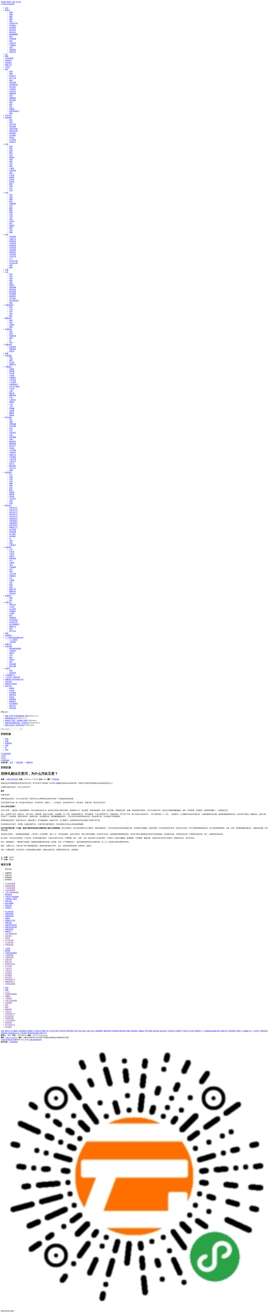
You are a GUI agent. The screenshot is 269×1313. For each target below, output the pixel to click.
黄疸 (11, 276)
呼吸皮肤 (8, 345)
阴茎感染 (12, 100)
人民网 (7, 948)
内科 (6, 144)
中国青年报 (9, 957)
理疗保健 (8, 417)
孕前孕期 (12, 237)
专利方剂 (8, 115)
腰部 (11, 17)
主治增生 (12, 135)
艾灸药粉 (8, 682)
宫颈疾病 (12, 245)
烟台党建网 (9, 903)
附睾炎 (11, 688)
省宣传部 (8, 936)
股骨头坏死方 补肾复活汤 (14, 725)
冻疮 (11, 565)
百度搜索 (8, 1003)
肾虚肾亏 (12, 701)
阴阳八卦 (8, 65)
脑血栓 (11, 413)
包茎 (11, 96)
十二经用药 (13, 640)
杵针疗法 (12, 631)
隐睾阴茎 (12, 93)
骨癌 (11, 122)
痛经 (11, 267)
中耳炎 (11, 389)
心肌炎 (11, 375)
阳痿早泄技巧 (14, 111)
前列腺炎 (12, 693)
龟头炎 (11, 690)
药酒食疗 (8, 596)
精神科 (11, 177)
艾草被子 (12, 545)
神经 (11, 166)
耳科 (11, 311)
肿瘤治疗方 (13, 527)
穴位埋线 (12, 450)
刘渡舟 (7, 668)
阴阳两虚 (12, 444)
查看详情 (29, 762)
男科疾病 (12, 708)
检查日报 (8, 962)
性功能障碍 (13, 704)
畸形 (11, 201)
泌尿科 (11, 325)
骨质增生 (12, 25)
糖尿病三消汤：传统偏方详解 (16, 720)
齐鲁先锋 (8, 901)
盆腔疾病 (12, 250)
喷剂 (11, 598)
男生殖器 (12, 82)
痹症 (11, 223)
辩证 (11, 670)
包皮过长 (12, 91)
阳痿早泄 (12, 695)
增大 (11, 107)
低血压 (11, 415)
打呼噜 (11, 580)
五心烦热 (12, 609)
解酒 (11, 490)
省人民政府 (9, 912)
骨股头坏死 (13, 131)
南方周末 (8, 977)
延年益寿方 (13, 525)
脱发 (11, 629)
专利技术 (8, 63)
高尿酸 (11, 408)
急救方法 (8, 644)
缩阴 (11, 265)
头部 (11, 215)
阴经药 (11, 653)
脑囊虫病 (12, 395)
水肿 (11, 190)
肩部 (11, 219)
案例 (11, 113)
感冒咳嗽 (12, 287)
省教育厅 (8, 931)
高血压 (11, 369)
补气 (11, 474)
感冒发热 (12, 289)
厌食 (11, 278)
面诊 (11, 662)
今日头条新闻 (10, 1020)
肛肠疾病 (12, 336)
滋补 (11, 488)
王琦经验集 (9, 58)
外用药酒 (12, 39)
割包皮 (11, 697)
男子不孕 (12, 78)
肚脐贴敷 (12, 532)
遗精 (11, 80)
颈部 (11, 212)
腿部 (11, 19)
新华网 (7, 951)
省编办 (7, 918)
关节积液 (12, 140)
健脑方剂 (12, 591)
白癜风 (11, 563)
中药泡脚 (12, 426)
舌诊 (11, 655)
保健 (11, 422)
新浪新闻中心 (10, 979)
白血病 (11, 411)
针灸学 (11, 552)
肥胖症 (11, 285)
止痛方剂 (12, 43)
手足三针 (12, 468)
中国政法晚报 (10, 984)
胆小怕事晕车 (14, 624)
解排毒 (11, 492)
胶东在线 (8, 905)
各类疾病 (12, 673)
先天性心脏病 (14, 386)
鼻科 (11, 314)
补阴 (11, 501)
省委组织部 (9, 914)
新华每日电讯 (10, 964)
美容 (11, 358)
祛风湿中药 (13, 23)
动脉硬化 (12, 378)
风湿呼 (11, 179)
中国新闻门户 (10, 1014)
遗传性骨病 (13, 129)
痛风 (11, 228)
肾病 (11, 186)
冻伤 (11, 230)
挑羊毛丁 (12, 446)
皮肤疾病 (12, 347)
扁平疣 (11, 351)
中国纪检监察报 (11, 953)
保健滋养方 (13, 523)
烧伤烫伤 (12, 441)
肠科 (11, 320)
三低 (11, 406)
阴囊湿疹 (12, 98)
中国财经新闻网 (11, 994)
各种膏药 (12, 28)
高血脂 (11, 371)
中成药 (11, 613)
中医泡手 (12, 433)
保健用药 (12, 618)
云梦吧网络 (13, 1042)
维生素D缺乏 (14, 300)
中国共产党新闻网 (11, 897)
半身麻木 (12, 45)
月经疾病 (12, 254)
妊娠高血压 (13, 384)
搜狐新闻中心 (10, 981)
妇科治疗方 (13, 512)
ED (6, 54)
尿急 (11, 36)
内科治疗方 (13, 508)
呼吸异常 (12, 296)
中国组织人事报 (11, 899)
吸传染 (11, 182)
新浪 (6, 988)
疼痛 (11, 232)
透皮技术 (12, 32)
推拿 (11, 303)
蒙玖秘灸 (12, 466)
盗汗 (11, 188)
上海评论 (8, 970)
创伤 (11, 195)
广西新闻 (8, 998)
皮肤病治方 (13, 519)
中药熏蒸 (12, 457)
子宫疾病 (12, 243)
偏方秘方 (8, 505)
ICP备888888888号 (35, 1040)
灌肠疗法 (12, 626)
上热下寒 (12, 574)
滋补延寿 (8, 472)
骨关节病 (12, 124)
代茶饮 (11, 448)
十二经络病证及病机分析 (14, 637)
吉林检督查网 (10, 886)
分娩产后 (12, 239)
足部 (11, 206)
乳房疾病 (12, 248)
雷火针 (11, 463)
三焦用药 (12, 642)
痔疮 (11, 342)
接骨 (11, 12)
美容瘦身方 (13, 521)
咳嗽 (11, 184)
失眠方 (11, 556)
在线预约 (8, 635)
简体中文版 (11, 2)
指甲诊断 (12, 666)
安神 (11, 481)
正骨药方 (12, 142)
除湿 (11, 587)
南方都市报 (9, 1016)
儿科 (6, 272)
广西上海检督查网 (11, 892)
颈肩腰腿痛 (13, 34)
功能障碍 (12, 204)
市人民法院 (9, 942)
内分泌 (11, 175)
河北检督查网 (10, 890)
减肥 (11, 360)
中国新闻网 (9, 955)
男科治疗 (12, 706)
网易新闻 (8, 1009)
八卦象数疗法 (10, 675)
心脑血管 (8, 367)
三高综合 (12, 400)
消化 (11, 164)
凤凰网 (7, 996)
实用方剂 (12, 52)
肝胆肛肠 (8, 329)
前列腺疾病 (13, 85)
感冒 (11, 21)
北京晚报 (8, 973)
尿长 (11, 104)
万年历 (7, 67)
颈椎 (11, 14)
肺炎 (11, 148)
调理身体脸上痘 (11, 718)
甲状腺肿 (12, 294)
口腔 (11, 309)
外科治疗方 (13, 510)
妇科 (6, 234)
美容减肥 (8, 356)
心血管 (11, 168)
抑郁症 (11, 659)
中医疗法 (8, 602)
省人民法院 (9, 940)
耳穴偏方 (12, 534)
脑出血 (11, 393)
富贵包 (11, 221)
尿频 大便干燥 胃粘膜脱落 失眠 (16, 716)
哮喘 (11, 153)
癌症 (11, 155)
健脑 (11, 483)
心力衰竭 (12, 382)
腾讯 (6, 1007)
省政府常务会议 (11, 925)
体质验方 (8, 60)
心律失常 (12, 380)
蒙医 (6, 56)
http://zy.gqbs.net (11, 1037)
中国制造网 (9, 1018)
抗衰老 (11, 496)
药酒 (11, 503)
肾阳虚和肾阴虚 (15, 648)
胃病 (11, 162)
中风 (11, 397)
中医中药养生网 (12, 779)
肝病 (11, 151)
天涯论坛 (8, 1011)
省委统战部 (9, 916)
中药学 (11, 554)
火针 (11, 578)
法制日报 (8, 959)
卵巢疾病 (12, 252)
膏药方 (7, 10)
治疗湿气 (12, 499)
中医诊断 (8, 646)
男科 (6, 69)
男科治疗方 (13, 514)
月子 (11, 259)
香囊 (11, 470)
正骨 (11, 582)
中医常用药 (13, 620)
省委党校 (8, 923)
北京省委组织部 (11, 934)
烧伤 (11, 41)
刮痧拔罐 (12, 437)
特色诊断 (12, 664)
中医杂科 (8, 547)
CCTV (7, 992)
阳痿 (11, 74)
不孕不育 (12, 256)
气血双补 (12, 651)
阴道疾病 (12, 241)
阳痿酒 (11, 109)
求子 (11, 560)
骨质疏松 (12, 133)
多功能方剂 (13, 622)
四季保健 (12, 424)
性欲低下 (12, 76)
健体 (11, 485)
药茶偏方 (12, 536)
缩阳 (11, 102)
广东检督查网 (10, 888)
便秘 (11, 283)
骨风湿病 (12, 126)
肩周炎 (11, 137)
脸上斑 (11, 362)
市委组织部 (9, 945)
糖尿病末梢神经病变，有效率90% (17, 723)
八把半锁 (12, 459)
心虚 (11, 404)
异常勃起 (12, 87)
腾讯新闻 (8, 894)
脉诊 (11, 657)
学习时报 (8, 966)
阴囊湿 (11, 226)
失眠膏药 (12, 50)
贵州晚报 (8, 975)
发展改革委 (9, 929)
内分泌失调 (13, 263)
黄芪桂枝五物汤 (11, 684)
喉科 (11, 316)
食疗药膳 (12, 530)
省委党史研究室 (11, 927)
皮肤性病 (12, 170)
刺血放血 (12, 558)
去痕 (11, 47)
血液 (11, 173)
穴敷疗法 (12, 461)
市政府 (7, 938)
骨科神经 (8, 118)
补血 (11, 477)
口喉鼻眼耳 (9, 305)
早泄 (11, 71)
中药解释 (12, 567)
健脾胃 (11, 494)
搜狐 (6, 990)
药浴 (11, 428)
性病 (6, 633)
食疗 (11, 600)
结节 (11, 569)
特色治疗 (12, 593)
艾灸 (11, 430)
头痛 (6, 270)
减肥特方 (12, 364)
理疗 (11, 419)
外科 (6, 193)
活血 (11, 435)
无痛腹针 (12, 611)
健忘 (11, 615)
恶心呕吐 (12, 298)
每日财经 (8, 1027)
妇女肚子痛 (13, 261)
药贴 (11, 543)
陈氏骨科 (12, 30)
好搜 (6, 1005)
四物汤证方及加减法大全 (14, 679)
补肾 (11, 479)
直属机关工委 (10, 920)
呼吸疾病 (12, 349)
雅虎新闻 (8, 1023)
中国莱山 (8, 908)
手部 (11, 217)
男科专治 (8, 686)
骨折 (11, 120)
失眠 (11, 541)
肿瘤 (11, 159)
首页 (6, 8)
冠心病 (11, 373)
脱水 (11, 274)
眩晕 (11, 585)
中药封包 (12, 452)
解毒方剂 (12, 589)
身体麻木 (12, 576)
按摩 (11, 439)
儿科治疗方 (13, 516)
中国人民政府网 (11, 1000)
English (18, 2)
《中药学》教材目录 (12, 677)
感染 (11, 197)
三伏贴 (11, 607)
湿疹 (11, 571)
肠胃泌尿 (8, 318)
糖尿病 (11, 157)
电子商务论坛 (10, 1025)
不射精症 (12, 89)
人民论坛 (8, 968)
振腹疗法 (12, 455)
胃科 (11, 322)
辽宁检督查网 (10, 883)
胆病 (11, 333)
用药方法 (12, 604)
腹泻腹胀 (12, 292)
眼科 (11, 307)
